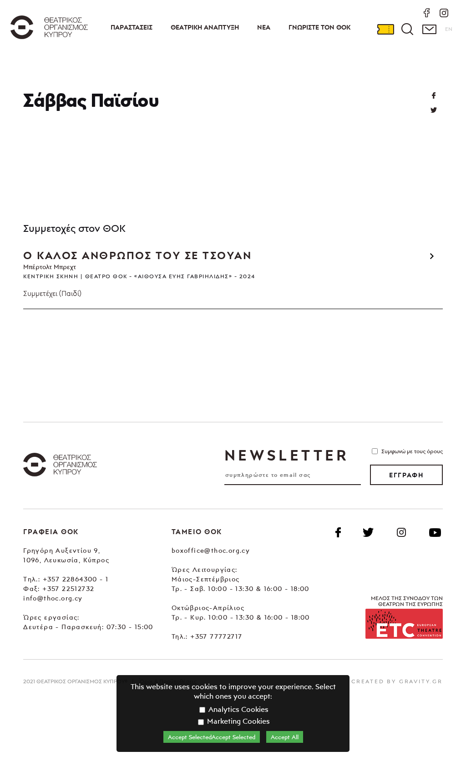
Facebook (338, 532)
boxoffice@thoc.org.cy (211, 550)
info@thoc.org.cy (52, 598)
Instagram (401, 532)
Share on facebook (434, 95)
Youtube (435, 532)
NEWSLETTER (286, 455)
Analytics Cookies (237, 709)
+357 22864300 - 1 (76, 579)
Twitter (434, 110)
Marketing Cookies (237, 721)
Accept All (285, 737)
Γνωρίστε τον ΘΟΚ (319, 27)
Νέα (263, 27)
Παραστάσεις (131, 27)
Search (407, 29)
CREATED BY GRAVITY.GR (397, 681)
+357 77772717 (216, 636)
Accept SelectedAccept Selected (211, 737)
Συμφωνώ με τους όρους (412, 451)
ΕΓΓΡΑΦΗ (406, 475)
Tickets (385, 29)
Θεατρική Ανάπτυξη (205, 27)
